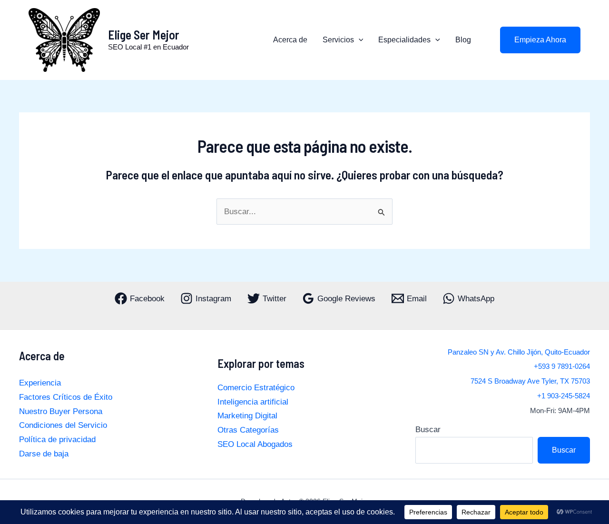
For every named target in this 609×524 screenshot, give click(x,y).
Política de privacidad (57, 439)
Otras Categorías (248, 430)
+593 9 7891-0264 (562, 366)
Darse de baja (44, 453)
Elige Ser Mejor (143, 34)
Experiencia (40, 382)
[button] (358, 40)
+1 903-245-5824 (563, 396)
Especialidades (404, 40)
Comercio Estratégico (256, 387)
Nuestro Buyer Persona (60, 411)
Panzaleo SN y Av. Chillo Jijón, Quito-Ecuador (519, 352)
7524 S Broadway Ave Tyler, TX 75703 (530, 381)
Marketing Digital (247, 415)
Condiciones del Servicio (63, 425)
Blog (463, 40)
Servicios (338, 40)
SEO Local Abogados (255, 444)
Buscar (428, 429)
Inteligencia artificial (252, 401)
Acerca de (290, 40)
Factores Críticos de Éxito (65, 397)
